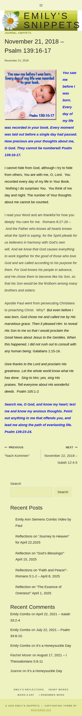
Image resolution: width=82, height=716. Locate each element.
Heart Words (58, 689)
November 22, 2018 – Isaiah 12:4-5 (60, 455)
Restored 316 (41, 710)
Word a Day (26, 695)
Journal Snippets (18, 33)
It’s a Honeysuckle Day (53, 646)
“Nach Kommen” (17, 452)
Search (15, 484)
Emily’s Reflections (29, 689)
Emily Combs (20, 614)
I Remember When (51, 695)
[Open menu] (41, 5)
